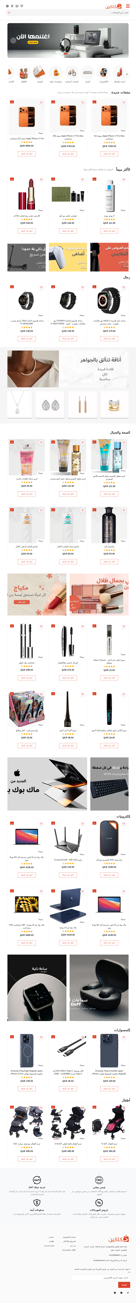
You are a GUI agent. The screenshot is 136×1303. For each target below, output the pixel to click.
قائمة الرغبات (49, 1246)
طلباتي (51, 1241)
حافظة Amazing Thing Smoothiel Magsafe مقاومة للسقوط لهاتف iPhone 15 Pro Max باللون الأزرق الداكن (109, 1072)
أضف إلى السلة (109, 154)
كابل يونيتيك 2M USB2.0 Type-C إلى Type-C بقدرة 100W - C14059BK (68, 1072)
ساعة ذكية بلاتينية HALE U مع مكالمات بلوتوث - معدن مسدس (109, 322)
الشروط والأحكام (69, 1241)
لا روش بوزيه (109, 216)
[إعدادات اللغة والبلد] (7, 6)
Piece (123, 131)
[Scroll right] (127, 74)
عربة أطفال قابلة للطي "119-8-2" (68, 1144)
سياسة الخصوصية (69, 1237)
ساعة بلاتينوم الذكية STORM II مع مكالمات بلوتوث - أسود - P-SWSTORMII (68, 322)
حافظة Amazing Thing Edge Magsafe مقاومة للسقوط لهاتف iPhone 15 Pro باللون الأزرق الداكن (27, 1072)
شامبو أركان (109, 546)
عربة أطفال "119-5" (109, 1144)
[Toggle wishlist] (123, 102)
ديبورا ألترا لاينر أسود (68, 730)
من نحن (73, 1246)
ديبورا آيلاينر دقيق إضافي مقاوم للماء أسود (109, 730)
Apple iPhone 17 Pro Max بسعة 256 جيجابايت (68, 137)
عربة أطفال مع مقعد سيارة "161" (27, 1144)
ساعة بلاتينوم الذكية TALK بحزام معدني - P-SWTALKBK (27, 322)
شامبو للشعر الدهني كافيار (27, 546)
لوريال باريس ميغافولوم (68, 663)
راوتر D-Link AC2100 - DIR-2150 (68, 860)
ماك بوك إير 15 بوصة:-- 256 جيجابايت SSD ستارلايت (26, 926)
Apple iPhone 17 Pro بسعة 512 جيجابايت (27, 139)
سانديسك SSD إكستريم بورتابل (109, 860)
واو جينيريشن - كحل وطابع (27, 730)
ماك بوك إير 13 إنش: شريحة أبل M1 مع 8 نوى (27, 858)
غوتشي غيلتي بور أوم (68, 216)
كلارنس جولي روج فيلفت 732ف (26, 216)
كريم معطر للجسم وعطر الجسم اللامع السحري (109, 477)
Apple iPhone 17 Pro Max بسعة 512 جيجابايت (109, 137)
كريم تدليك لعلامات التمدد (26, 479)
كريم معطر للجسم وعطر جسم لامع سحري (68, 479)
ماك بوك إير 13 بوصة (68, 928)
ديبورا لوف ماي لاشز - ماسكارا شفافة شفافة (109, 661)
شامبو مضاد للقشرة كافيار (68, 546)
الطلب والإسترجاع (69, 1250)
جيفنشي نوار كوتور (27, 663)
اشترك (124, 1285)
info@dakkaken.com (101, 1260)
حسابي (51, 1237)
